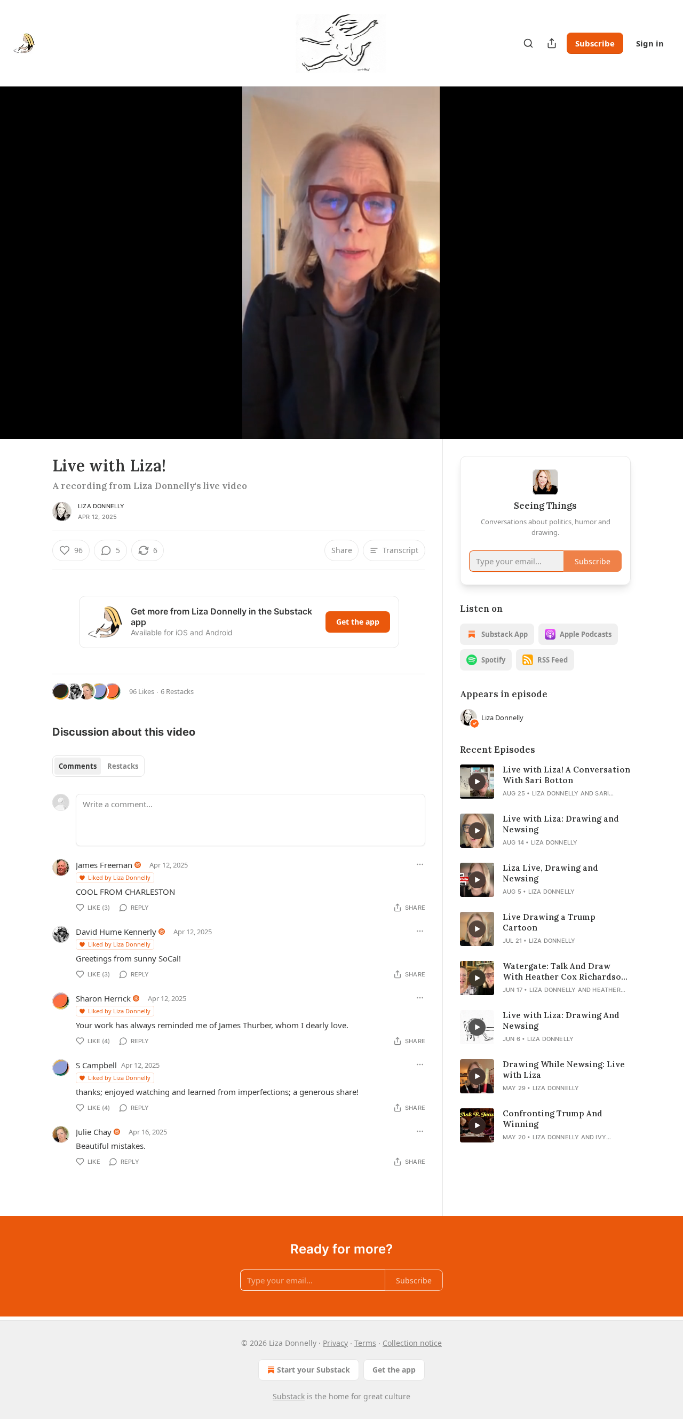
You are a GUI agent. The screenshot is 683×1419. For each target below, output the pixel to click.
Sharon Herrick (103, 998)
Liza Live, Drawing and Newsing (550, 873)
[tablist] (98, 766)
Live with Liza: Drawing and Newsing (561, 824)
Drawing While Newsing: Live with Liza (564, 1069)
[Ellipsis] (419, 864)
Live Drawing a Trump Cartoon (549, 922)
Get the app (357, 622)
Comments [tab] (78, 766)
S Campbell (96, 1065)
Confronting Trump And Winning (552, 1118)
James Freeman (104, 865)
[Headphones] (26, 274)
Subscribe (595, 43)
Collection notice (412, 1343)
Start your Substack (313, 1370)
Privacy (335, 1343)
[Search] (528, 43)
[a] (477, 781)
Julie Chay (94, 1131)
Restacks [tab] (122, 766)
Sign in (650, 43)
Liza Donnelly (101, 506)
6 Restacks (177, 691)
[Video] (26, 251)
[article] (545, 781)
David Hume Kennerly (116, 931)
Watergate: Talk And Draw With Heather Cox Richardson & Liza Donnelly (564, 971)
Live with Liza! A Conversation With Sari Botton (566, 774)
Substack (289, 1396)
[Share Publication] (551, 43)
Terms (365, 1343)
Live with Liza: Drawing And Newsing (561, 1020)
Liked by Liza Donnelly (119, 877)
